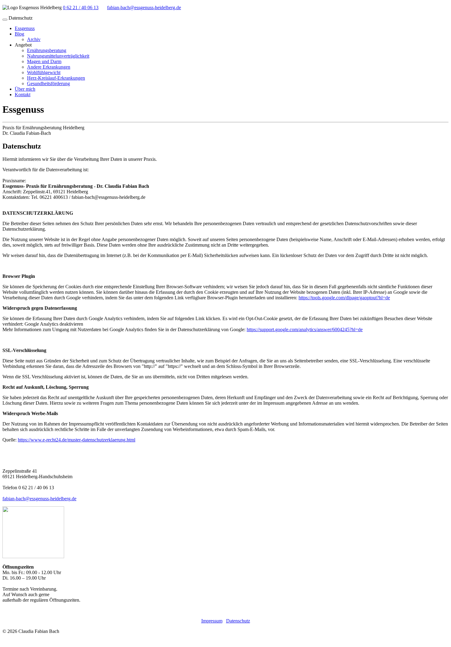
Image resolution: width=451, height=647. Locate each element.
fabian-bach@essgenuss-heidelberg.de (144, 7)
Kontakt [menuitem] (22, 94)
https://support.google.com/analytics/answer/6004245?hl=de (305, 329)
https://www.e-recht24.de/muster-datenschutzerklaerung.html (76, 439)
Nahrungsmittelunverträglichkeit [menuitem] (58, 56)
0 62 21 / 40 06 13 (80, 7)
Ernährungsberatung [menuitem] (46, 50)
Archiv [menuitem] (33, 39)
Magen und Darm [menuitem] (44, 61)
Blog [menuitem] (19, 33)
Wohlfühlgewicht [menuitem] (43, 72)
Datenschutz (238, 620)
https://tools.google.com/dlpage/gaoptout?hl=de (344, 297)
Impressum (211, 620)
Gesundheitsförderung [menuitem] (48, 83)
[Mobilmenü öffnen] (4, 20)
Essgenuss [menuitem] (25, 28)
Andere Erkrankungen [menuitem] (48, 67)
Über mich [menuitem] (25, 89)
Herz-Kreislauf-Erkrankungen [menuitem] (56, 78)
